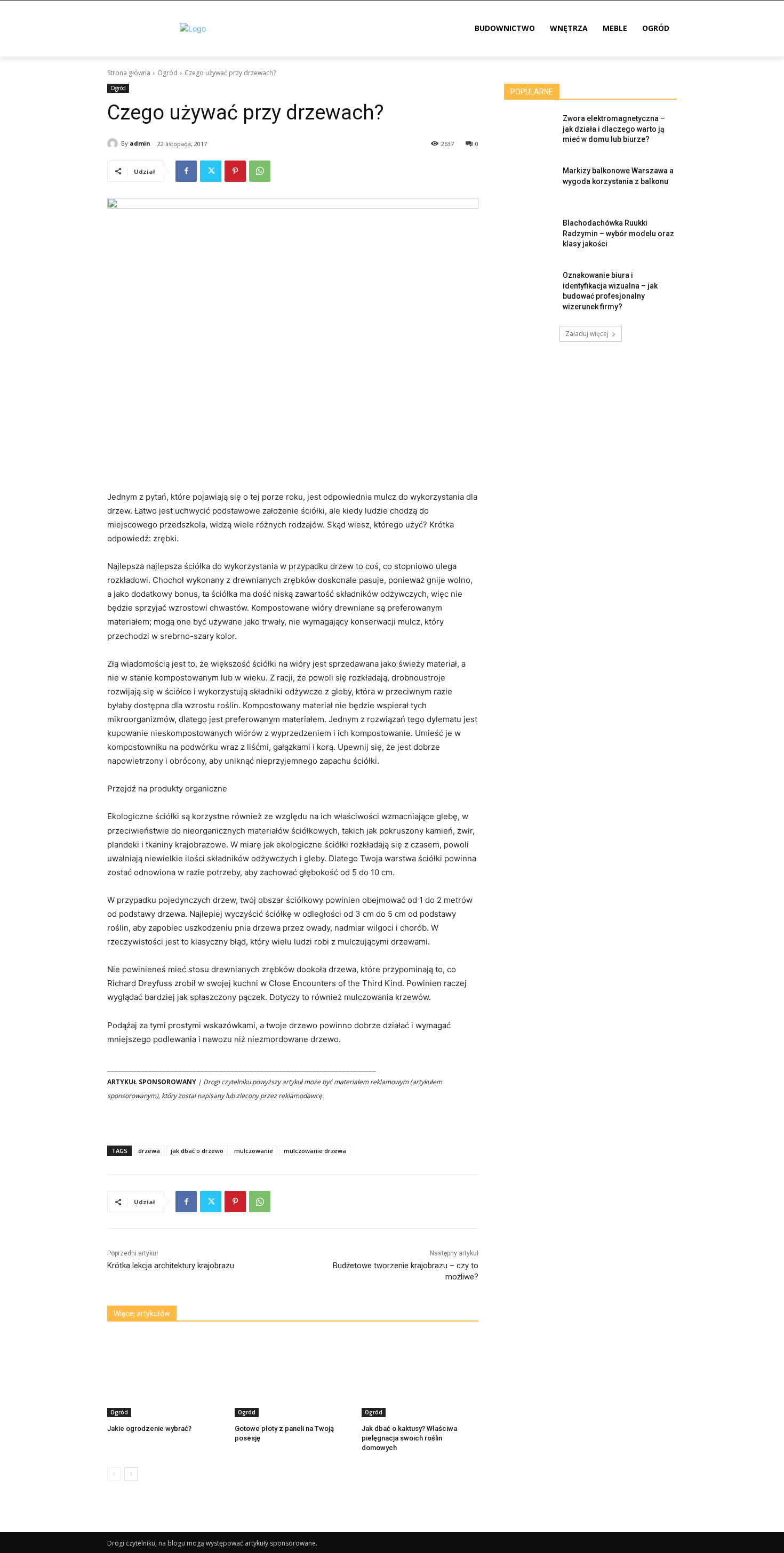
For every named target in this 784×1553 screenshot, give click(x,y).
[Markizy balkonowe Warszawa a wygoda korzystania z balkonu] (530, 184)
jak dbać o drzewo (197, 1151)
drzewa (149, 1151)
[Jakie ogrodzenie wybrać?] (165, 1376)
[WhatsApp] (259, 171)
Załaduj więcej (587, 333)
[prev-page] (114, 1474)
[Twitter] (210, 171)
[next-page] (131, 1474)
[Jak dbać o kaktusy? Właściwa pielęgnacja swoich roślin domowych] (420, 1376)
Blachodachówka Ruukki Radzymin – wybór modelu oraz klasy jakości (618, 233)
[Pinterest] (235, 171)
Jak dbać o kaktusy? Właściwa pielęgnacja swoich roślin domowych (409, 1438)
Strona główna (128, 72)
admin (140, 143)
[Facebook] (186, 171)
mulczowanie (253, 1151)
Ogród (167, 72)
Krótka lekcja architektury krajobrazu (170, 1265)
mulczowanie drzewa (315, 1151)
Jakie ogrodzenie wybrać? (149, 1428)
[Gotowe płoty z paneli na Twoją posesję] (293, 1376)
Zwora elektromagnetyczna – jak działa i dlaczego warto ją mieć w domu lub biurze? (614, 128)
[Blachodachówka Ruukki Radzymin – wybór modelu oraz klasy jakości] (530, 236)
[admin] (114, 143)
